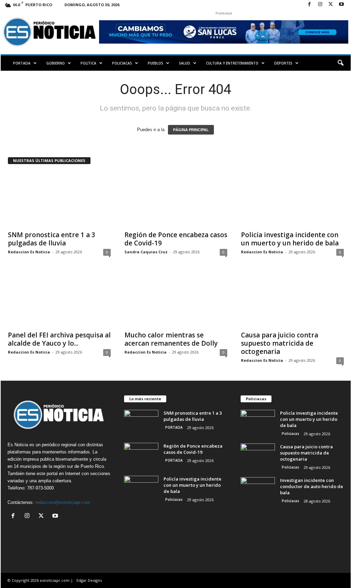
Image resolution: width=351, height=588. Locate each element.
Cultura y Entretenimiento (232, 63)
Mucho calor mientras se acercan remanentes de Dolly (171, 339)
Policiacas (122, 63)
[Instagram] (320, 4)
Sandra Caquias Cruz (146, 251)
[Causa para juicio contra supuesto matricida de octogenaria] (292, 299)
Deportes (283, 63)
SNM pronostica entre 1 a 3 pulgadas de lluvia (51, 238)
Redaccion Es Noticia (29, 251)
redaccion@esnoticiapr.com (62, 502)
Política (88, 63)
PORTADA (22, 63)
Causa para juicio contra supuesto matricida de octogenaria (279, 343)
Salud (184, 63)
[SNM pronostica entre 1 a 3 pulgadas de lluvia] (59, 199)
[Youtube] (341, 4)
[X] (331, 4)
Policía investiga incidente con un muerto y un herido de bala (290, 238)
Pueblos (155, 63)
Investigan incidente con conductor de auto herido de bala (311, 486)
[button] (340, 63)
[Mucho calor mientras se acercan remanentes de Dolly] (175, 299)
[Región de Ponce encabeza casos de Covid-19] (175, 199)
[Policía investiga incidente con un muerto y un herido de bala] (292, 199)
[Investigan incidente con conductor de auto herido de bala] (258, 490)
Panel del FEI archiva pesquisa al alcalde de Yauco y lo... (59, 339)
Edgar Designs (89, 580)
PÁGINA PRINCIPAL (191, 130)
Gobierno (55, 63)
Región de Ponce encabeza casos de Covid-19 (175, 238)
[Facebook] (309, 4)
